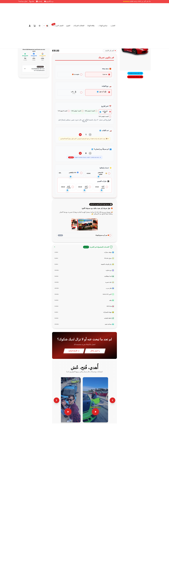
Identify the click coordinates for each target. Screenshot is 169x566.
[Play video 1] (95, 399)
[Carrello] (35, 26)
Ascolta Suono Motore (134, 77)
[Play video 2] (68, 399)
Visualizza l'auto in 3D (134, 73)
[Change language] (46, 26)
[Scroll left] (112, 400)
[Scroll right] (57, 400)
